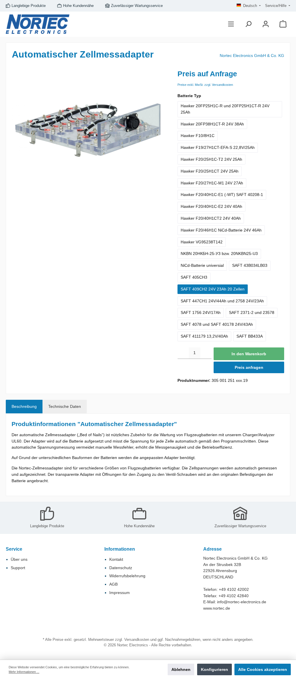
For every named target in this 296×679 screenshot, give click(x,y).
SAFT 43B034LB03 (249, 265)
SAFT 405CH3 (194, 277)
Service (14, 549)
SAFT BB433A (249, 336)
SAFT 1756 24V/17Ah (201, 312)
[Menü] (231, 24)
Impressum (119, 592)
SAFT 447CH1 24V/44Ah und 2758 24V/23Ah (222, 301)
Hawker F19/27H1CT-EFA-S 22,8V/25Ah (218, 147)
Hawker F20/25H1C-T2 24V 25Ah (211, 159)
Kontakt (116, 559)
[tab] (24, 407)
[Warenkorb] (283, 24)
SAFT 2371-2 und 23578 (251, 312)
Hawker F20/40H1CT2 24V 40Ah (211, 218)
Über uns (19, 559)
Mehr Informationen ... (24, 672)
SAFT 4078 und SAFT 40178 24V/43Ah (217, 324)
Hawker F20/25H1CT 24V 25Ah (209, 171)
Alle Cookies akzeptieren (262, 669)
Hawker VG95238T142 (202, 242)
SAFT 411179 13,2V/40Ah (204, 336)
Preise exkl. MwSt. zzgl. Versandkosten (205, 84)
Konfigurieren (214, 669)
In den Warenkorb (249, 353)
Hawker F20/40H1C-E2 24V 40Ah (211, 206)
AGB (113, 584)
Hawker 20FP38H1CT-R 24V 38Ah (212, 124)
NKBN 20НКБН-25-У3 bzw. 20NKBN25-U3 (219, 253)
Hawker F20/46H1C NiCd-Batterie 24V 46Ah (221, 230)
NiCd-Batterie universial (202, 265)
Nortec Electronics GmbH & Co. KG (252, 55)
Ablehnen (180, 669)
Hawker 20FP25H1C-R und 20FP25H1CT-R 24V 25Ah (225, 108)
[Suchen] (248, 24)
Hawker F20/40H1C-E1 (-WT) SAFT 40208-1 (222, 194)
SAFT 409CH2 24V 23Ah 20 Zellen (213, 289)
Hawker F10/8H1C (197, 135)
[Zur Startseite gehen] (37, 24)
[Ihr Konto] (265, 24)
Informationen (119, 549)
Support (18, 567)
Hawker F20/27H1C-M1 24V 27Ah (212, 183)
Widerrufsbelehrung (127, 575)
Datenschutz (120, 567)
